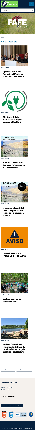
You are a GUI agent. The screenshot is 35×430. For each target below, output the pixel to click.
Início (2, 37)
